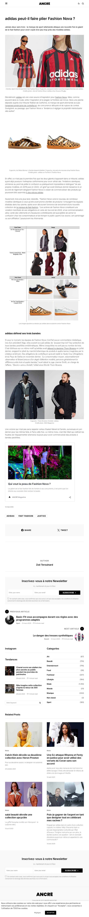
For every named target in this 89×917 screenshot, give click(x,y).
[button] (6, 3)
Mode (49, 684)
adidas (19, 97)
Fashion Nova (61, 97)
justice (41, 516)
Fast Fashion (26, 516)
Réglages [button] (37, 913)
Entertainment (52, 666)
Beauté (46, 639)
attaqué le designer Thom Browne (62, 348)
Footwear (50, 675)
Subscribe (68, 592)
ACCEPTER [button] (50, 913)
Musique (50, 693)
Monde (49, 688)
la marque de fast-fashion (27, 207)
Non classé (51, 698)
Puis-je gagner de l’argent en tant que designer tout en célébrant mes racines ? (65, 817)
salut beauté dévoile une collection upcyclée (18, 816)
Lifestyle (50, 679)
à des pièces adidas (34, 192)
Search (40, 703)
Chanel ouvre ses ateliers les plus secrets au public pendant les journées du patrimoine (29, 670)
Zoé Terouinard (44, 564)
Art (48, 656)
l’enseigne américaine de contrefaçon (21, 105)
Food (49, 670)
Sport (18, 623)
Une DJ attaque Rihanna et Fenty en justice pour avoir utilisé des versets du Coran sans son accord (65, 759)
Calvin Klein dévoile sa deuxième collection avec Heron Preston (23, 756)
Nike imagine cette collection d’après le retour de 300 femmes (29, 687)
